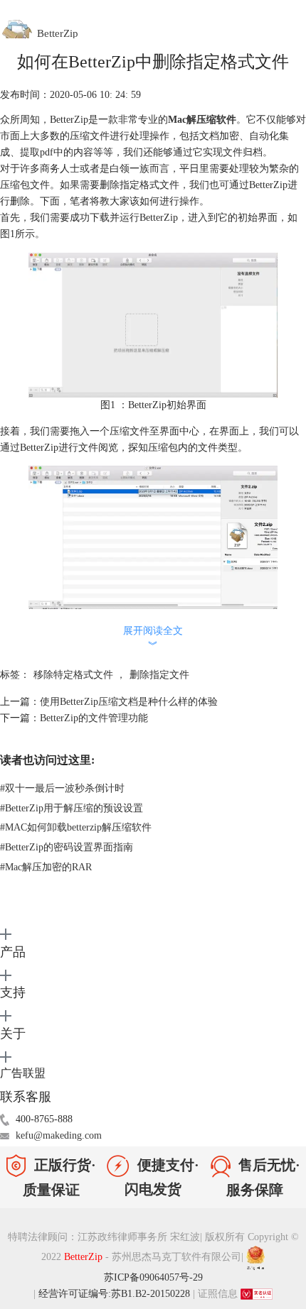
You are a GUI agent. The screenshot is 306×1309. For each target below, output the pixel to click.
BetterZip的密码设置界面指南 (66, 847)
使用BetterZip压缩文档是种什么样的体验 (129, 701)
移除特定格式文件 (73, 674)
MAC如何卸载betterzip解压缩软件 (76, 827)
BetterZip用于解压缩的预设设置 (71, 808)
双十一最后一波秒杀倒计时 (62, 788)
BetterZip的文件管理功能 (94, 718)
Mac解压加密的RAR (46, 867)
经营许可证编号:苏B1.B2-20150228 (114, 1293)
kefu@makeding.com (59, 1135)
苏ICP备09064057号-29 (153, 1277)
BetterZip (84, 1257)
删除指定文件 (159, 674)
